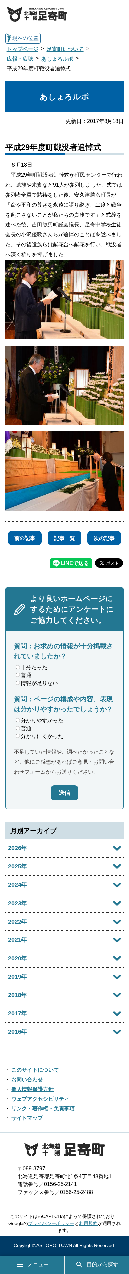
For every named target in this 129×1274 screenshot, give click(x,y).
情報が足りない (39, 683)
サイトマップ (27, 1118)
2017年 (17, 1013)
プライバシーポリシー (51, 1223)
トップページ (22, 49)
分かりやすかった (42, 720)
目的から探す (102, 1264)
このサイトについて (35, 1070)
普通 (26, 675)
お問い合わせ (27, 1079)
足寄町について (65, 49)
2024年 (17, 884)
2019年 (17, 976)
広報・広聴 (20, 59)
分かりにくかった (42, 736)
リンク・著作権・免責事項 (43, 1108)
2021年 (17, 939)
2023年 (17, 903)
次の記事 (104, 538)
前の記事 (24, 538)
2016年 (17, 1031)
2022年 (17, 921)
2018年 (17, 995)
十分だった (34, 667)
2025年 (17, 866)
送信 (64, 792)
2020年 (17, 958)
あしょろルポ (57, 59)
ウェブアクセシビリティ (40, 1099)
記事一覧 (64, 538)
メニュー (38, 1264)
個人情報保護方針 (32, 1089)
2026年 (17, 848)
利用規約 (88, 1223)
